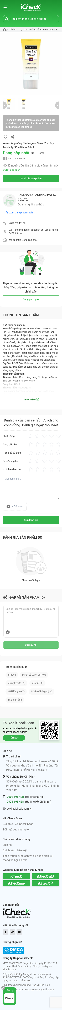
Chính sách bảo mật (15, 850)
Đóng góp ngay (31, 299)
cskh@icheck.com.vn (19, 808)
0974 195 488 (15, 801)
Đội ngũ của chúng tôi (16, 829)
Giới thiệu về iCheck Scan (18, 824)
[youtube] (19, 932)
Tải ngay (14, 737)
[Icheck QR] (45, 876)
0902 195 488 (15, 796)
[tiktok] (12, 932)
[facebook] (5, 932)
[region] (31, 63)
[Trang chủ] (31, 7)
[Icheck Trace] (16, 883)
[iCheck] (16, 876)
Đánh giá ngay (11, 169)
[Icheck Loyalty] (45, 883)
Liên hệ (7, 844)
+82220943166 (17, 223)
